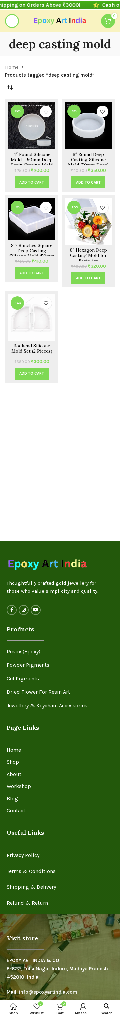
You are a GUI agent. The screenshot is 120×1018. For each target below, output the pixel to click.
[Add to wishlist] (46, 111)
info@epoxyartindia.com (48, 992)
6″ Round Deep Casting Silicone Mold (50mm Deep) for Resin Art (88, 162)
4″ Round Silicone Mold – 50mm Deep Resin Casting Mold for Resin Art (32, 162)
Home (12, 67)
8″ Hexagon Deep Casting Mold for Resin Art (88, 255)
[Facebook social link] (12, 610)
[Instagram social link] (24, 610)
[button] (32, 182)
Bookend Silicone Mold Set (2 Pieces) (31, 348)
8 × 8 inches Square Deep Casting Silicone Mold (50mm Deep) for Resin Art (31, 253)
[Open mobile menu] (12, 21)
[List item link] (60, 651)
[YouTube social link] (36, 610)
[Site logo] (60, 20)
